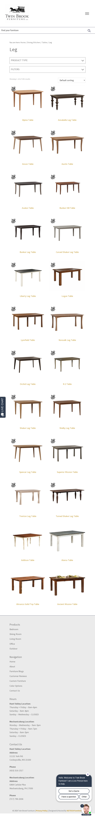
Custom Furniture (18, 680)
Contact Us (15, 690)
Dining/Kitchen (33, 42)
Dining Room (16, 634)
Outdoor (13, 648)
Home (12, 661)
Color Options (16, 685)
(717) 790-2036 (16, 799)
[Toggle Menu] (87, 13)
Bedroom (14, 629)
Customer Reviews (18, 676)
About (12, 666)
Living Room (15, 638)
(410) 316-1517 (16, 770)
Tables (44, 42)
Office (12, 643)
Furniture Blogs (17, 671)
